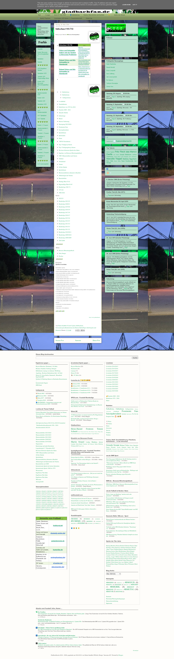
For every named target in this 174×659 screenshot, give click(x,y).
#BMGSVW (119, 589)
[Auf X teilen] (80, 330)
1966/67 (54, 491)
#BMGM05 (134, 584)
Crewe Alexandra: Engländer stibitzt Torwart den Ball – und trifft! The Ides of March (86, 489)
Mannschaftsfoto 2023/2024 (43, 433)
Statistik (40, 49)
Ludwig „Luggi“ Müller (112, 557)
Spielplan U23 (42, 73)
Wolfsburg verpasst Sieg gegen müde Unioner (118, 467)
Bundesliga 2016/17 (64, 215)
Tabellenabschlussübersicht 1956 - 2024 (47, 425)
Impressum (109, 603)
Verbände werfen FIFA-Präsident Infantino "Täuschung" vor (121, 527)
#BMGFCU (109, 585)
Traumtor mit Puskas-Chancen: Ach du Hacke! (83, 481)
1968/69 (38, 493)
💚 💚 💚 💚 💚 (43, 65)
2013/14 (65, 508)
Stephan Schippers (113, 451)
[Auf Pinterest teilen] (84, 330)
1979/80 (43, 497)
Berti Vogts (121, 562)
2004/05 (43, 506)
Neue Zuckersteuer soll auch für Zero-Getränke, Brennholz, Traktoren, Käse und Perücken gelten (61, 613)
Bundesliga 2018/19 (64, 210)
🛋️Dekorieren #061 (41, 396)
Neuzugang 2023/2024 (65, 124)
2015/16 (43, 509)
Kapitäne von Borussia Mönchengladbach (70, 153)
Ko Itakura (109, 80)
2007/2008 (62, 240)
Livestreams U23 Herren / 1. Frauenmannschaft (68, 18)
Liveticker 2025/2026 (112, 391)
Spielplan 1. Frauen (41, 137)
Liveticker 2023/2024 (112, 386)
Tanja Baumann (121, 451)
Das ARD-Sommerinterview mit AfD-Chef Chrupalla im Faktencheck (55, 629)
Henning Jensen (110, 551)
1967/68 (60, 491)
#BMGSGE (109, 589)
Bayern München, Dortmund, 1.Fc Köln (46, 366)
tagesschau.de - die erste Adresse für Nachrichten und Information (56, 635)
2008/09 (38, 508)
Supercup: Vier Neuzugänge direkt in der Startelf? (84, 463)
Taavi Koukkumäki (127, 161)
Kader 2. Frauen (43, 144)
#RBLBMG (73, 523)
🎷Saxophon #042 (41, 400)
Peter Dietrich (116, 547)
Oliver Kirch (132, 449)
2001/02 (56, 504)
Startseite (78, 340)
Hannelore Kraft (116, 449)
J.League (47, 15)
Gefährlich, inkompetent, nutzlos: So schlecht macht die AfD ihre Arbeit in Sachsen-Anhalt (60, 645)
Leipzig (73, 371)
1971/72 (54, 493)
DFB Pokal (39, 385)
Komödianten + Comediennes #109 (80, 392)
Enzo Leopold (110, 70)
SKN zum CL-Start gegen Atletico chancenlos (83, 509)
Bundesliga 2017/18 (64, 212)
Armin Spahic (110, 152)
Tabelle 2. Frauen (43, 152)
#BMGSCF (130, 587)
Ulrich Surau (114, 562)
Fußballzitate (65, 95)
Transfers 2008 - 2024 (65, 110)
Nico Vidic (109, 161)
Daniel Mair (130, 447)
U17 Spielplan (42, 115)
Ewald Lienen (123, 555)
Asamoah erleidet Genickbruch (79, 503)
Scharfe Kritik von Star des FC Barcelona (82, 501)
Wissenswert (39, 470)
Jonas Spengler (134, 445)
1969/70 (43, 493)
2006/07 (54, 506)
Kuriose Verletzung (64, 121)
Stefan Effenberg (99, 444)
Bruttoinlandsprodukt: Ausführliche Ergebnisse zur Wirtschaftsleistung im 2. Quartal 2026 (60, 621)
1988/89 (38, 500)
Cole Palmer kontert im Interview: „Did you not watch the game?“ (86, 474)
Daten (107, 400)
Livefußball (62, 101)
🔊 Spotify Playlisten (44, 18)
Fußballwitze (65, 92)
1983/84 (38, 498)
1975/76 (49, 495)
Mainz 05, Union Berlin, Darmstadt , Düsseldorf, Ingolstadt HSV (49, 376)
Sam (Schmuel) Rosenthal (113, 558)
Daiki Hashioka (111, 64)
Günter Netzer (124, 557)
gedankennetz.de (57, 541)
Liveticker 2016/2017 (112, 371)
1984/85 (43, 498)
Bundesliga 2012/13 (64, 226)
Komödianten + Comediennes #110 (80, 390)
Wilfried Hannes (118, 549)
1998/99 (38, 504)
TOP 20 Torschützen (64, 141)
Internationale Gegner (42, 383)
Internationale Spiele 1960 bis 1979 (45, 468)
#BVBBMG (87, 519)
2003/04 (38, 506)
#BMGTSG (129, 589)
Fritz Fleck (120, 151)
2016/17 (49, 509)
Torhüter (61, 159)
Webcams (38, 479)
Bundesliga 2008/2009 (65, 238)
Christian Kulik (125, 553)
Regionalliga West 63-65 (65, 184)
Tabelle (40, 62)
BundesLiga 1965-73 (64, 187)
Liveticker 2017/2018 (112, 373)
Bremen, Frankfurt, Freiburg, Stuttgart (46, 368)
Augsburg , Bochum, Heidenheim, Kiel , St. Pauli (49, 373)
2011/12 (54, 508)
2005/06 (49, 506)
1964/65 (43, 491)
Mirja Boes (100, 431)
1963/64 (38, 491)
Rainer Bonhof (120, 546)
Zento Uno (109, 86)
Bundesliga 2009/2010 (65, 235)
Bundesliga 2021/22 (64, 201)
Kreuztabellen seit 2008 (42, 464)
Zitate (60, 138)
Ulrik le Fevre (115, 555)
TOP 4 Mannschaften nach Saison (68, 156)
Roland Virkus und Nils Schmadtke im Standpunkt (67, 62)
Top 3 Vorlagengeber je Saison (67, 147)
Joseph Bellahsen (125, 154)
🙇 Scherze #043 (75, 386)
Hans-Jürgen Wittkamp (117, 564)
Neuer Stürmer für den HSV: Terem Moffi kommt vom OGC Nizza (122, 510)
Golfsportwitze (67, 98)
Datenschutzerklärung (112, 601)
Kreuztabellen (62, 178)
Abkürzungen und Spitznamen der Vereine (47, 461)
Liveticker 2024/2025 (112, 389)
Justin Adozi (117, 156)
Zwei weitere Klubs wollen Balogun (81, 459)
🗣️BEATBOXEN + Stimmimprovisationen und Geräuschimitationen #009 (48, 403)
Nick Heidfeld (74, 433)
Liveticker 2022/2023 (112, 384)
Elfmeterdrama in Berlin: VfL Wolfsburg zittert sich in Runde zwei (120, 506)
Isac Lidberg (110, 73)
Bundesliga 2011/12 (64, 229)
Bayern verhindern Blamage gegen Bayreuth (118, 474)
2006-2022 (62, 193)
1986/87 (54, 498)
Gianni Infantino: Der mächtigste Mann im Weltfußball (121, 531)
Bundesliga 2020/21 (64, 204)
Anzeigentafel (40, 482)
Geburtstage (62, 116)
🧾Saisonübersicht (122, 141)
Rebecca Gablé (80, 433)
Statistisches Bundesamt (44, 620)
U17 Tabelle (41, 118)
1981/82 (54, 497)
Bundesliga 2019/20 (64, 207)
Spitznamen (62, 135)
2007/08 (60, 506)
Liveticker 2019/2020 (112, 377)
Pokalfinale (116, 411)
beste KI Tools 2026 (60, 15)
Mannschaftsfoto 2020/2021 (43, 439)
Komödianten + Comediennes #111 (80, 388)
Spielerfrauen (62, 133)
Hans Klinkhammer (121, 551)
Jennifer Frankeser (124, 449)
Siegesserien (39, 444)
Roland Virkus (124, 445)
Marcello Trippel (114, 158)
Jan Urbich (116, 154)
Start (39, 15)
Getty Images (62, 253)
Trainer (61, 164)
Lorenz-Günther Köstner (113, 553)
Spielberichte (109, 141)
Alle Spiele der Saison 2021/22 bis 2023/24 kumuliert (50, 423)
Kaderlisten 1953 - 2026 (112, 398)
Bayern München (75, 366)
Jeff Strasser (91, 444)
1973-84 (61, 190)
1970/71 (49, 493)
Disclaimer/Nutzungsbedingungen (115, 599)
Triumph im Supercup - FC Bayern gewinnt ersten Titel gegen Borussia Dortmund (58, 637)
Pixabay (61, 256)
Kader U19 (41, 98)
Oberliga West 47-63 (64, 181)
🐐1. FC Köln (75, 375)
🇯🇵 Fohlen (109, 424)
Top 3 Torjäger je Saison (65, 144)
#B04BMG (74, 519)
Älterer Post (96, 340)
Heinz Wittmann (129, 564)
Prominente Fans (63, 127)
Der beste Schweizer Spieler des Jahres (69, 150)
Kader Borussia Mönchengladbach (43, 53)
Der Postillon (41, 612)
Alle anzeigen (135, 650)
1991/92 (54, 500)
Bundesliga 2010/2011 (65, 232)
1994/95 (43, 502)
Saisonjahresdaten (64, 130)
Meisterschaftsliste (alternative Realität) (70, 173)
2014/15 (38, 509)
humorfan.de (58, 550)
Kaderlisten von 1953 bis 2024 (67, 107)
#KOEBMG (89, 521)
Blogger (121, 655)
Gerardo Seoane (112, 445)
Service (108, 430)
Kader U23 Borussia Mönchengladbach (43, 84)
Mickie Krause (94, 431)
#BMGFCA (119, 582)
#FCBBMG (76, 521)
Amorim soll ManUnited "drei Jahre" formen (83, 505)
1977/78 (60, 495)
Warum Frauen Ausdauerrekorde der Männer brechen (120, 519)
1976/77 (54, 495)
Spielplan (40, 59)
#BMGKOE (118, 585)
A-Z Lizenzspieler (43, 164)
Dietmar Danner (129, 546)
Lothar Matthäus (91, 442)
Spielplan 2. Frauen (41, 156)
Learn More (126, 4)
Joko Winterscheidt (82, 431)
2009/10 (43, 508)
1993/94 (38, 502)
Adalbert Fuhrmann (126, 547)
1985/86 (49, 498)
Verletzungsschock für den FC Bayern (81, 498)
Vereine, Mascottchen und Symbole (93, 15)
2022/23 (61, 198)
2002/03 (61, 504)
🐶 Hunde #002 (40, 393)
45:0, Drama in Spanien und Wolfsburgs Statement (84, 477)
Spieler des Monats (119, 15)
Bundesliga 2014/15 (64, 221)
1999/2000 (44, 504)
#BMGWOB (119, 591)
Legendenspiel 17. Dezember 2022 (45, 448)
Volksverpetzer (42, 643)
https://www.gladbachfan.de (94, 317)
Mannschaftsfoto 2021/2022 (43, 437)
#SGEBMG (81, 523)
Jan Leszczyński (111, 77)
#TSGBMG (90, 523)
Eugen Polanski (111, 447)
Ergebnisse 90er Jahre (42, 477)
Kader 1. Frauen (43, 125)
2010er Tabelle (63, 167)
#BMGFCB (130, 582)
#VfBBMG (96, 523)
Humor (61, 118)
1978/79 (38, 497)
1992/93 (60, 500)
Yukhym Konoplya (112, 83)
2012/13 (59, 508)
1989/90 (43, 500)
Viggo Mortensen (95, 433)
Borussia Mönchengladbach (66, 250)
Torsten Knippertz (121, 447)
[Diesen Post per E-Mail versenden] (76, 330)
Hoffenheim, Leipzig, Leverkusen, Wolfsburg (48, 371)
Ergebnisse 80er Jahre (42, 475)
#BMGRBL (115, 586)
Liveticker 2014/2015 (112, 366)
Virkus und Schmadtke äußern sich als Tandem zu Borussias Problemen (68, 52)
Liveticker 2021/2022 (112, 382)
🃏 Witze (108, 421)
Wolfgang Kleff (74, 446)
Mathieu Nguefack (130, 159)
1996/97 (54, 502)
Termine (108, 435)
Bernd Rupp (124, 558)
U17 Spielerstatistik (42, 111)
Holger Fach (81, 446)
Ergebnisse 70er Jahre (42, 473)
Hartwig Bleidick (110, 546)
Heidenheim (74, 368)
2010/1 (49, 508)
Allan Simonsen (127, 560)
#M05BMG (98, 521)
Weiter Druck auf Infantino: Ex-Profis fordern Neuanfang (51, 416)
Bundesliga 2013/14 (64, 224)
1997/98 (60, 502)
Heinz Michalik (132, 555)
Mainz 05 (73, 373)
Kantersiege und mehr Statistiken (45, 446)
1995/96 (49, 502)
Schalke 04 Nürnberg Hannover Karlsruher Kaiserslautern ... (51, 380)
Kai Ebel (89, 431)
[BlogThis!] (78, 330)
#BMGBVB (109, 582)
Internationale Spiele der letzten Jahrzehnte (47, 466)
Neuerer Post (60, 340)
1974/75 (43, 495)
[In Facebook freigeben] (82, 330)
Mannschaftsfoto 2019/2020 (43, 441)
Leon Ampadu (124, 156)
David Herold (110, 67)
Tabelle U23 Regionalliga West (43, 77)
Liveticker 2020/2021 (112, 380)
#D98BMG (97, 519)
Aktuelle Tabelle (63, 113)
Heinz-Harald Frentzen (82, 428)
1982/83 (60, 497)
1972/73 (60, 493)
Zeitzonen (109, 428)
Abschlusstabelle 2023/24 (43, 427)
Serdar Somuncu (87, 433)
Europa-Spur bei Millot (77, 457)
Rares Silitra (117, 161)
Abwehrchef (62, 161)
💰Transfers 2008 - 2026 (113, 396)
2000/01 (50, 504)
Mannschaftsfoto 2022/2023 (43, 435)
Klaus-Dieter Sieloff (116, 560)
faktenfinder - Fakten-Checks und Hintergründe (51, 628)
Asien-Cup (89, 18)
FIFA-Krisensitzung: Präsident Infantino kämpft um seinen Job (122, 535)
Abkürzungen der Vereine (66, 175)
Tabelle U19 (41, 101)
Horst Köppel (130, 551)
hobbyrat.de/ (58, 525)
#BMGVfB (109, 591)
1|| (51, 508)
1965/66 (49, 491)
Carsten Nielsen (133, 557)
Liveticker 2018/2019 (112, 375)
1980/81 (49, 497)
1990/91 (49, 500)
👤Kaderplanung (74, 15)
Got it (135, 4)
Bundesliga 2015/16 (64, 218)
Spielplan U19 (42, 104)
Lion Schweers (132, 156)
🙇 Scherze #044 (75, 384)
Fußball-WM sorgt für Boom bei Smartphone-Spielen (120, 523)
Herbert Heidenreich (129, 549)
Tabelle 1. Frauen (43, 133)
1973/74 (38, 495)
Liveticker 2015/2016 (112, 368)
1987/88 (60, 498)
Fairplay (108, 432)
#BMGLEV (126, 584)
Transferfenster (63, 104)
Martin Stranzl (77, 441)
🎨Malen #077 (40, 398)
